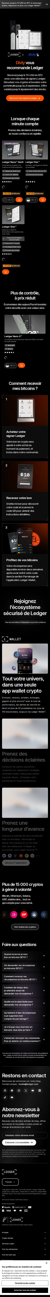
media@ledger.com (28, 1084)
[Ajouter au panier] (19, 199)
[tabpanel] (25, 490)
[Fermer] (46, 1263)
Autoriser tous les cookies (25, 1290)
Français (8, 1182)
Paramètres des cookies (25, 1283)
